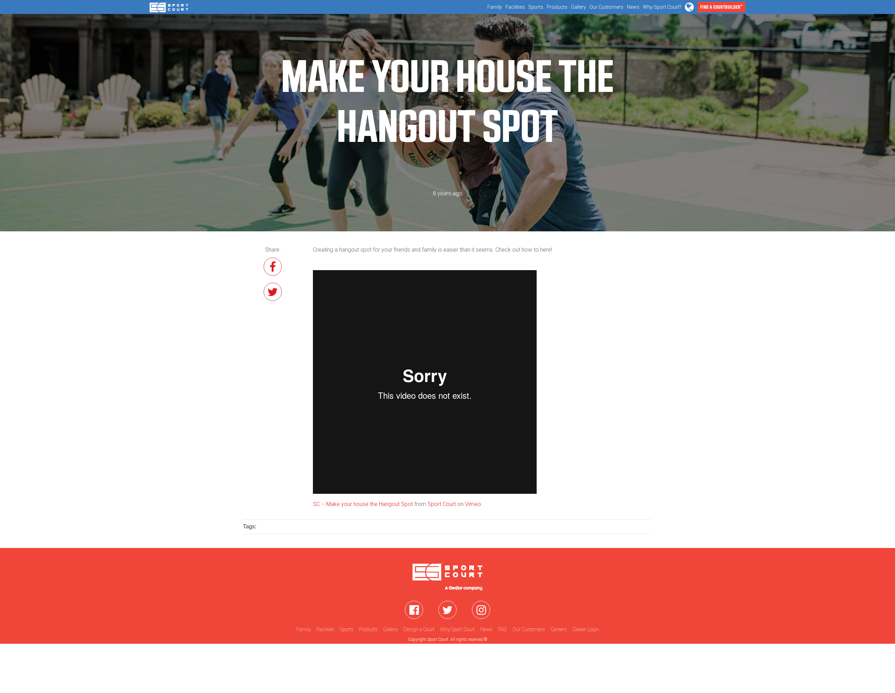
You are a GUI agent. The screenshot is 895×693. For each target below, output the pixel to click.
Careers (559, 629)
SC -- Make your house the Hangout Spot (363, 504)
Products (557, 7)
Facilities (515, 7)
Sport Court (442, 504)
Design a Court (419, 629)
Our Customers (606, 7)
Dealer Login (586, 629)
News (633, 7)
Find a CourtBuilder (721, 7)
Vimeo (473, 504)
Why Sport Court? (662, 7)
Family (494, 7)
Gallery (578, 7)
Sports (535, 7)
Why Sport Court (457, 629)
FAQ (502, 629)
